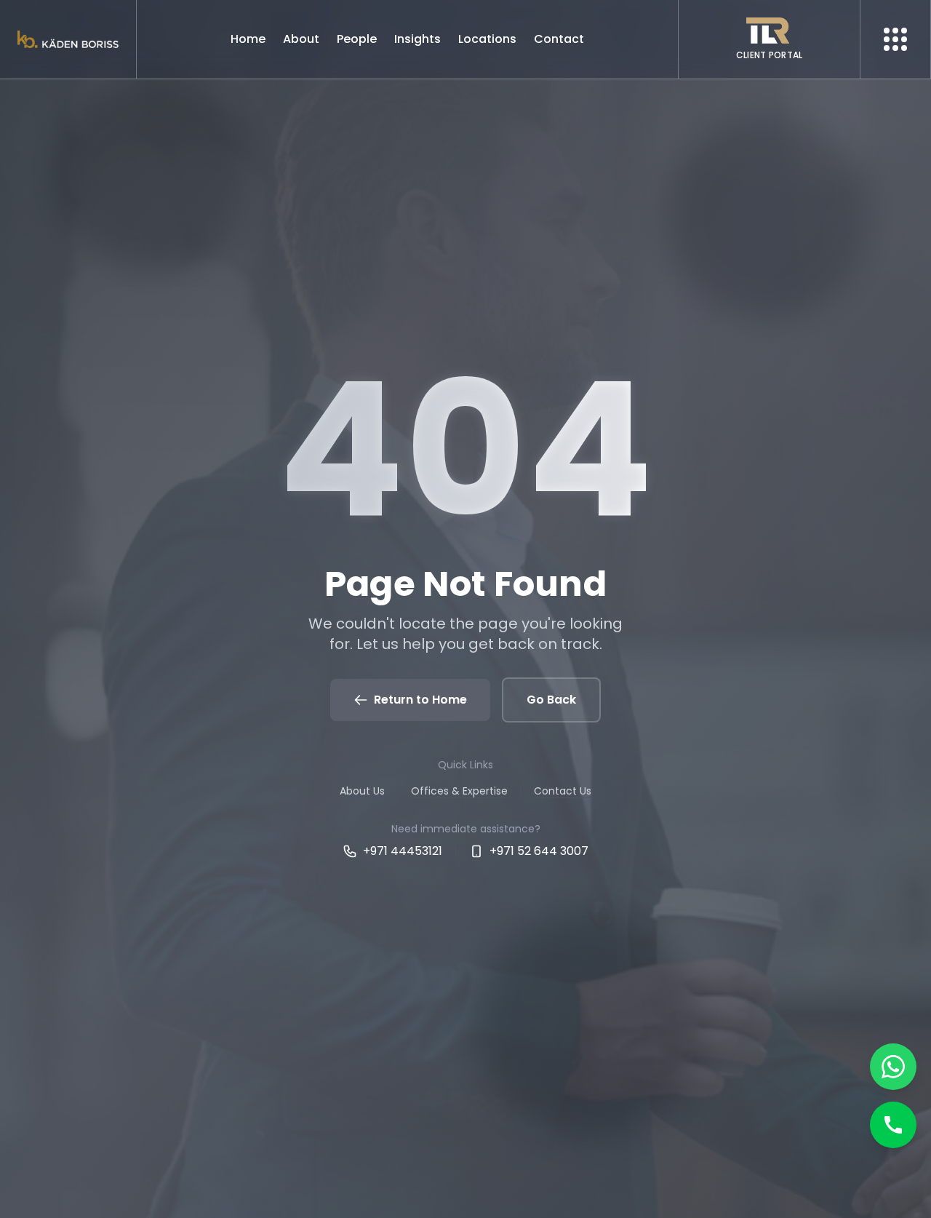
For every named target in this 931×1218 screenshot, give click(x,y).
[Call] (893, 1125)
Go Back (551, 699)
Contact (559, 39)
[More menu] (895, 39)
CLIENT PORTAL (769, 55)
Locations (487, 39)
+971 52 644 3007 (539, 851)
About (301, 39)
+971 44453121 (402, 851)
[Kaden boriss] (68, 39)
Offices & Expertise (459, 791)
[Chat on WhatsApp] (893, 1066)
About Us (362, 791)
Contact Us (562, 791)
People (357, 39)
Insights (417, 39)
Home (248, 39)
